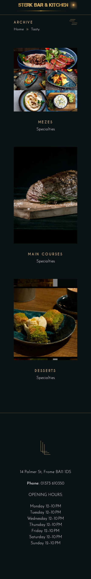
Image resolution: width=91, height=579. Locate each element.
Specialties (45, 129)
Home (19, 29)
